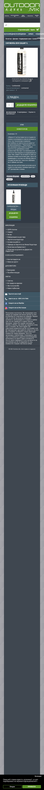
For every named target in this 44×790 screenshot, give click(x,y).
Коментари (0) (22, 129)
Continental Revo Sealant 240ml (14, 206)
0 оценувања (22, 112)
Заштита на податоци (15, 239)
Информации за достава (16, 237)
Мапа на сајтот (12, 262)
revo (33, 176)
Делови (15, 38)
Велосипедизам (20, 34)
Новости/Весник (13, 288)
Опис (22, 125)
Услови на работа (13, 242)
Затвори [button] (38, 776)
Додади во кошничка (13, 215)
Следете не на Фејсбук (16, 303)
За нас (9, 234)
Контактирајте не (13, 259)
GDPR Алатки (12, 229)
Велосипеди (9, 34)
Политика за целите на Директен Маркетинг (19, 250)
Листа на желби (13, 286)
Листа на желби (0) (15, 16)
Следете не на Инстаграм (17, 307)
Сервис (30, 34)
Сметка (10, 281)
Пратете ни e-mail (14, 294)
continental (25, 176)
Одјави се (37, 16)
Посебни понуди (13, 272)
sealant (9, 179)
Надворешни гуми (25, 38)
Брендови (11, 270)
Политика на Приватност (16, 247)
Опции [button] (12, 786)
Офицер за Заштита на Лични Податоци (22, 244)
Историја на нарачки (14, 283)
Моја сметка (23, 16)
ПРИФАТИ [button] (32, 786)
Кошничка (30, 15)
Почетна (7, 15)
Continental (16, 86)
